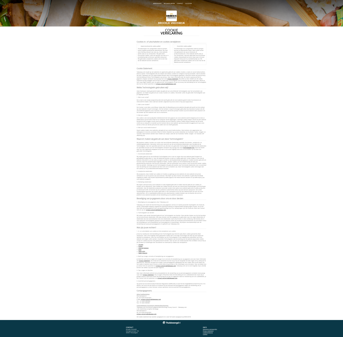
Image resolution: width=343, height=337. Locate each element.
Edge (139, 250)
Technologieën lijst (188, 147)
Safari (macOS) (142, 253)
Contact (180, 3)
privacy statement (172, 79)
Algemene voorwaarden (210, 329)
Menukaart (157, 3)
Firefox (140, 246)
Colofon (205, 334)
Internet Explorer (143, 248)
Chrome (140, 244)
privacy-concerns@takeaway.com (166, 84)
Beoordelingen (169, 3)
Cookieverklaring (208, 333)
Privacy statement (208, 331)
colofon (188, 3)
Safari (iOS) (141, 251)
